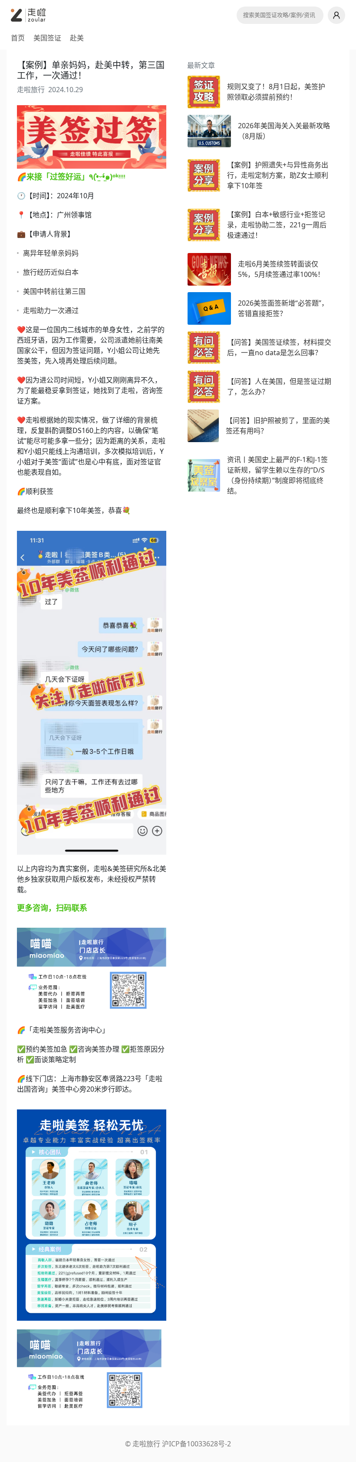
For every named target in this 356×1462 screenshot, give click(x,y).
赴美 (77, 38)
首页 (18, 38)
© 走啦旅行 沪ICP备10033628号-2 (178, 1444)
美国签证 (47, 38)
